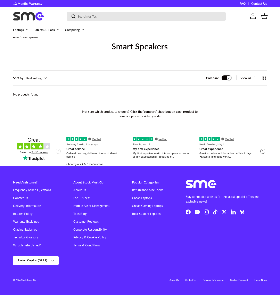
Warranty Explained (26, 221)
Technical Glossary (25, 237)
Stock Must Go (28, 280)
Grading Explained (25, 229)
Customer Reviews (86, 221)
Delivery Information (27, 205)
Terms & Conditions (86, 245)
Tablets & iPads (44, 30)
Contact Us (259, 3)
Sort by (18, 78)
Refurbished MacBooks (147, 190)
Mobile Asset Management (91, 205)
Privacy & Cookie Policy (89, 237)
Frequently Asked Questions (32, 190)
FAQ (243, 3)
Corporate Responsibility (90, 229)
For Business (82, 198)
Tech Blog (80, 213)
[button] (264, 16)
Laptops (18, 30)
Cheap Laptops (142, 198)
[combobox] (146, 16)
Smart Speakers (30, 37)
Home (16, 37)
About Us (79, 190)
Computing (72, 30)
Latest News (260, 280)
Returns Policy (23, 213)
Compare (212, 78)
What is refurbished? (27, 245)
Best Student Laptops (146, 213)
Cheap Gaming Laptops (147, 205)
